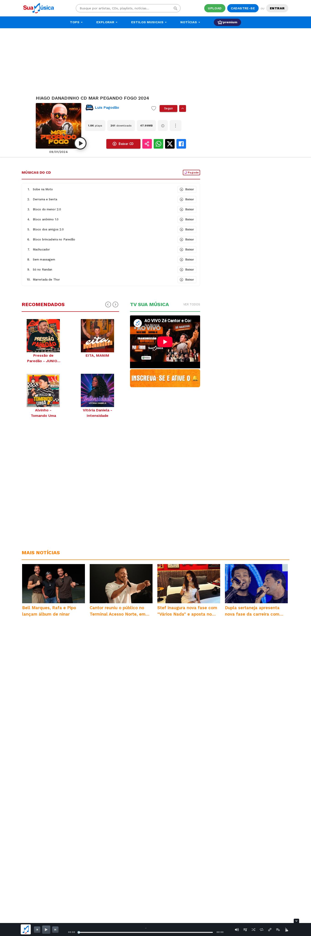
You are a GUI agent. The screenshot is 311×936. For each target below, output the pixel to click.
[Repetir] (261, 929)
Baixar (189, 189)
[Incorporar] (270, 929)
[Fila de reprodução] (245, 929)
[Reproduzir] (80, 143)
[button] (99, 189)
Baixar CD (126, 144)
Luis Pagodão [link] (107, 107)
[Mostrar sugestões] (182, 108)
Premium (230, 22)
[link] (116, 107)
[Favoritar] (154, 108)
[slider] (78, 932)
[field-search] (175, 8)
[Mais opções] (175, 125)
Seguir (168, 108)
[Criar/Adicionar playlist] (278, 929)
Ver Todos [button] (191, 304)
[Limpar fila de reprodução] (286, 929)
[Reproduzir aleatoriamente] (253, 929)
